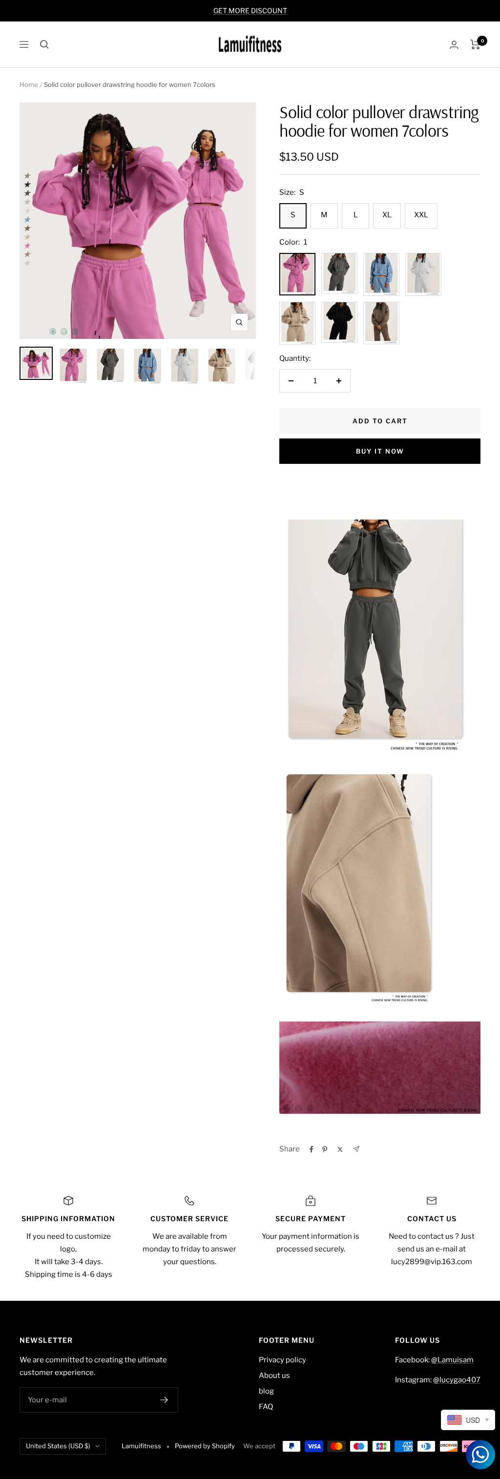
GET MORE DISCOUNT (250, 10)
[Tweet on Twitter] (340, 1149)
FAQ (266, 1406)
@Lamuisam (452, 1359)
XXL (421, 214)
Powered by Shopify (205, 1446)
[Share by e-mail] (356, 1149)
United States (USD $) (58, 1446)
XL (387, 214)
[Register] (164, 1399)
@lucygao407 (456, 1379)
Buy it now (380, 451)
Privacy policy (282, 1359)
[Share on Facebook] (311, 1149)
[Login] (454, 45)
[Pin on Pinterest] (324, 1149)
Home (29, 84)
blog (266, 1391)
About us (274, 1375)
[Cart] (475, 44)
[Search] (44, 44)
